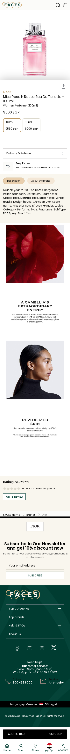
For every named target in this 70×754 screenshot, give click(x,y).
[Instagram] (42, 648)
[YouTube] (29, 648)
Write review (14, 497)
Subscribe (35, 575)
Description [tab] (13, 180)
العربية (54, 704)
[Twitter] (53, 647)
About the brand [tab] (41, 180)
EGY (47, 704)
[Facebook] (17, 648)
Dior (7, 92)
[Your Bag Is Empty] (65, 4)
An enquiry (56, 682)
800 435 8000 (22, 682)
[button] (43, 704)
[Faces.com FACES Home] (12, 4)
